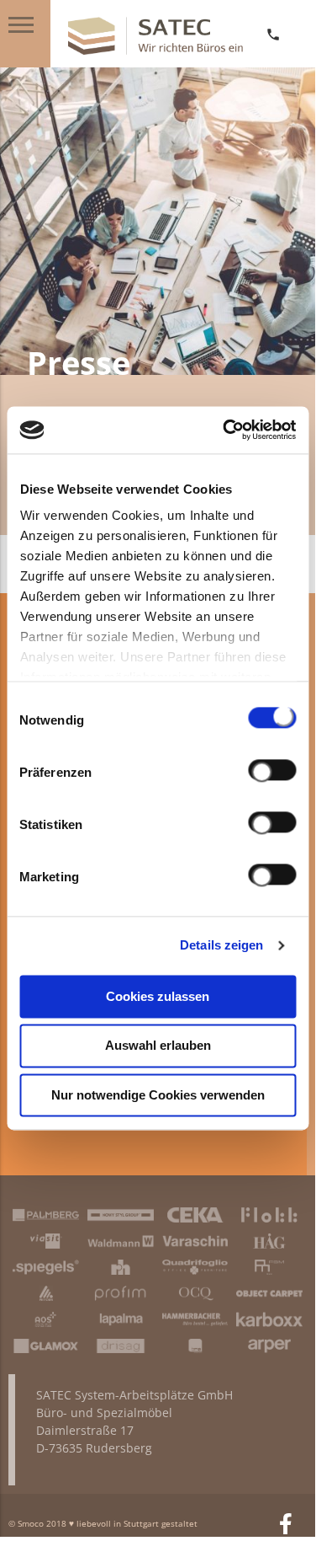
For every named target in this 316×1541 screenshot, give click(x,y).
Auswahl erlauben (158, 1046)
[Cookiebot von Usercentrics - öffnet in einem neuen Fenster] (224, 430)
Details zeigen (221, 945)
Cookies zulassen (157, 996)
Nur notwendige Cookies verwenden (158, 1095)
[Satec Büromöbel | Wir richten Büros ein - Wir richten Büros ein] (155, 50)
